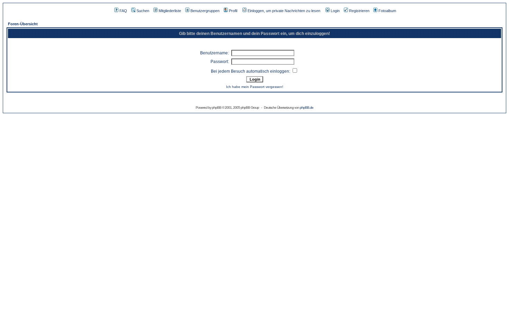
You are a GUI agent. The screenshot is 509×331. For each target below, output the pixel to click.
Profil (233, 11)
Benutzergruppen (205, 11)
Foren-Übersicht (23, 24)
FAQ (123, 11)
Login (335, 11)
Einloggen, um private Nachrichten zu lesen (284, 11)
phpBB (216, 107)
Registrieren (359, 11)
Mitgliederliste (170, 11)
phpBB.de (306, 107)
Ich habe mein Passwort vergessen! (254, 87)
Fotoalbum (387, 11)
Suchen (142, 11)
